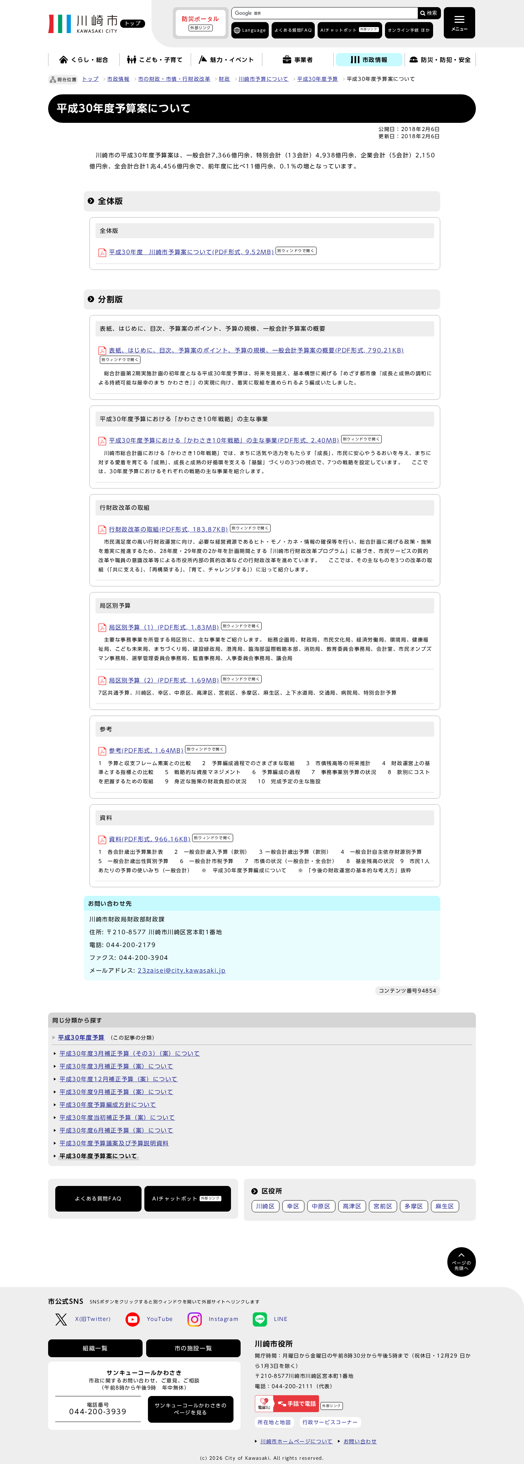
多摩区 (414, 1206)
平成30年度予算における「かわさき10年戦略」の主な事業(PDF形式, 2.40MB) (244, 440)
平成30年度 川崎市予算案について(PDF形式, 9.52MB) (212, 252)
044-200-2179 (131, 945)
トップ (90, 79)
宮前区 (383, 1206)
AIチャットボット (348, 30)
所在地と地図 (274, 1422)
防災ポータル (201, 23)
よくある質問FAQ (98, 1198)
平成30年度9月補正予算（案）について (116, 1092)
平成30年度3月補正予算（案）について (116, 1066)
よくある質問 (293, 30)
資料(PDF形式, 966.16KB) (170, 839)
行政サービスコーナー (330, 1422)
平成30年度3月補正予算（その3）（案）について (130, 1053)
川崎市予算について (264, 79)
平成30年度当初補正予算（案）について (117, 1117)
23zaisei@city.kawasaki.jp (182, 970)
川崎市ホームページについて (297, 1441)
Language (254, 30)
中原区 (321, 1206)
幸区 (293, 1206)
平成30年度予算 (317, 79)
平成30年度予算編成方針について (108, 1105)
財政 (224, 79)
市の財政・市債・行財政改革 (174, 79)
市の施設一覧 (193, 1348)
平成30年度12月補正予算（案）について (119, 1079)
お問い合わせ (360, 1441)
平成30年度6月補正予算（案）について (116, 1130)
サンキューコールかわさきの (191, 1409)
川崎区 (265, 1206)
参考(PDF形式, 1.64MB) (166, 750)
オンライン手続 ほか (409, 30)
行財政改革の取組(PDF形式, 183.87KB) (189, 529)
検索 (432, 13)
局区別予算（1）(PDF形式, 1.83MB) (184, 627)
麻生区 (445, 1206)
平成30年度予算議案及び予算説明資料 (114, 1143)
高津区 (352, 1206)
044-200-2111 (292, 1386)
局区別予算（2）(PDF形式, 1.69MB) (184, 680)
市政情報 (118, 79)
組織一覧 (95, 1348)
